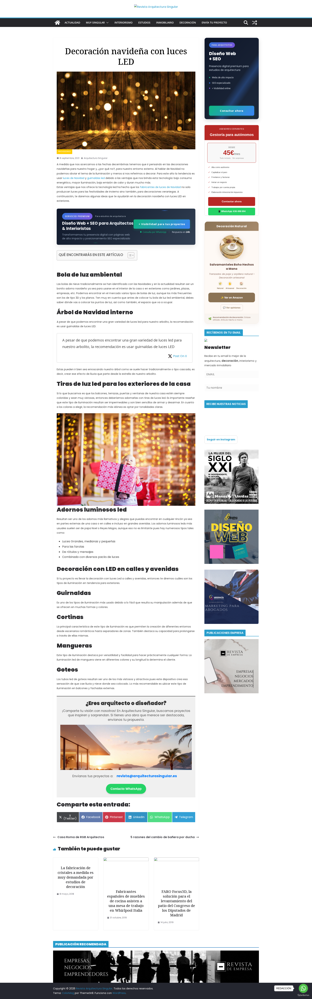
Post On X (180, 356)
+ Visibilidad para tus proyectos (162, 224)
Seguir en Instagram (221, 439)
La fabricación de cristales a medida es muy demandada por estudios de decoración (76, 877)
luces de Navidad (73, 178)
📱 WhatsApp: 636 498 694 (232, 211)
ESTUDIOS (144, 22)
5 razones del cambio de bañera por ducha (163, 837)
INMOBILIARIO (165, 22)
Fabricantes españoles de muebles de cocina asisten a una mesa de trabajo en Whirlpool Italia (126, 901)
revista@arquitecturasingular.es (147, 776)
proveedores (64, 151)
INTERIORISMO (123, 22)
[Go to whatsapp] (303, 988)
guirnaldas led (96, 178)
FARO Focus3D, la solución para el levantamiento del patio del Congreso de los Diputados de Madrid (176, 903)
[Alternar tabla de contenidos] (129, 255)
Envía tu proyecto (214, 22)
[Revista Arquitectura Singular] (57, 22)
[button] (107, 22)
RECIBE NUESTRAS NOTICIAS (226, 404)
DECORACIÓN (187, 22)
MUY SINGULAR (95, 22)
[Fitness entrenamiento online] (231, 452)
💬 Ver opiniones (231, 307)
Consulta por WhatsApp (154, 232)
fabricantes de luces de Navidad (160, 187)
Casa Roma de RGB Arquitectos (80, 837)
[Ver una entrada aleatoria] (254, 22)
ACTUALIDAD (72, 22)
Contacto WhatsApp (126, 789)
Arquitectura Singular (95, 158)
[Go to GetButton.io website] (303, 995)
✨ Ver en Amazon (232, 297)
